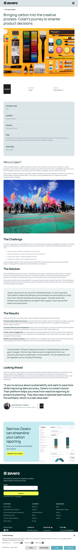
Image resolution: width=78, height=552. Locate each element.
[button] (72, 3)
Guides (58, 518)
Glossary (58, 515)
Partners (34, 518)
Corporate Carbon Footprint (12, 509)
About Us (34, 507)
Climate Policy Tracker (62, 509)
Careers (34, 509)
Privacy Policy (18, 496)
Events (58, 512)
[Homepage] (11, 3)
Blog (57, 507)
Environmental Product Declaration (14, 512)
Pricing (34, 521)
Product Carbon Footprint (11, 518)
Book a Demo (7, 521)
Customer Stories (37, 512)
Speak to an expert (15, 453)
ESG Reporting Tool (9, 515)
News (33, 515)
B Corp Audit (7, 507)
